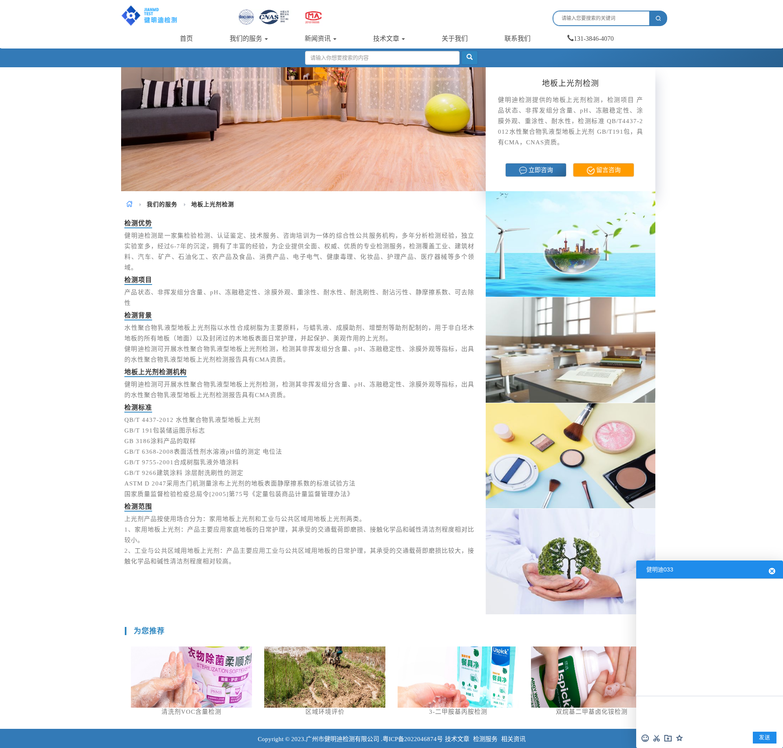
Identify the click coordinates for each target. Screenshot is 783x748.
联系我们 (517, 38)
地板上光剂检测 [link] (212, 204)
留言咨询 (608, 170)
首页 (186, 38)
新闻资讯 (318, 38)
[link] (129, 204)
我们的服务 (247, 38)
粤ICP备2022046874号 (413, 739)
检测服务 (485, 739)
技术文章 (387, 38)
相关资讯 (513, 739)
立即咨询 (540, 170)
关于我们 (455, 38)
